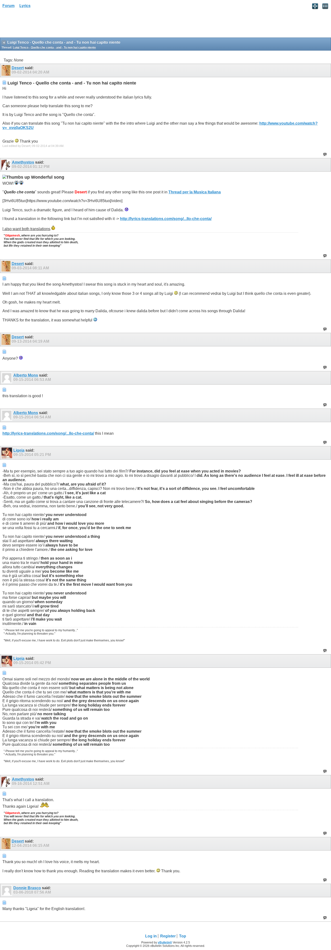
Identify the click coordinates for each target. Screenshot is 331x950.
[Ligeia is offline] (7, 453)
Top (182, 936)
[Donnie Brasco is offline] (7, 890)
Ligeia (18, 450)
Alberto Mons (25, 375)
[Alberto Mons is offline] (7, 377)
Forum (8, 6)
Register (168, 936)
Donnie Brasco (27, 888)
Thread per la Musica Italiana (194, 192)
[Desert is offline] (6, 70)
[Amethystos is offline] (6, 165)
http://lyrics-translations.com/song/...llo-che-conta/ (166, 219)
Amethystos (23, 162)
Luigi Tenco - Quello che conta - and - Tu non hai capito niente (54, 47)
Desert (18, 68)
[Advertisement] (39, 24)
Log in (151, 936)
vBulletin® (165, 942)
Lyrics (25, 6)
